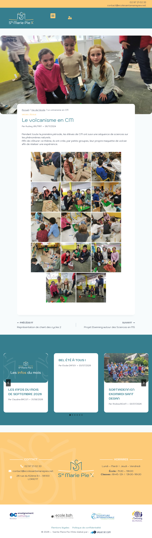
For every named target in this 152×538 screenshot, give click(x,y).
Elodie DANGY (69, 365)
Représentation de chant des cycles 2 (39, 324)
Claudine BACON (20, 399)
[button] (52, 15)
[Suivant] (143, 382)
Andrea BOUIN (120, 404)
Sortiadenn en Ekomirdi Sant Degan (121, 394)
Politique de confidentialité (86, 527)
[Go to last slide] (8, 382)
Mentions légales (60, 527)
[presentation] (26, 368)
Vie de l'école (29, 115)
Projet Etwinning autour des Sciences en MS (109, 324)
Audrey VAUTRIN (34, 126)
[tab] (70, 415)
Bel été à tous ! (72, 360)
